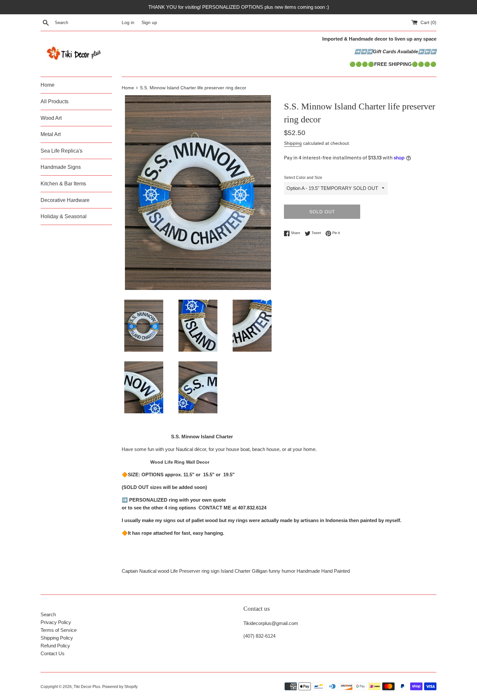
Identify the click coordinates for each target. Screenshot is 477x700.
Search (48, 614)
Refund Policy (55, 645)
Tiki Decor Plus (87, 686)
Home (48, 85)
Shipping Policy (57, 638)
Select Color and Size (303, 177)
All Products (54, 101)
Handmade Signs (61, 167)
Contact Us (53, 653)
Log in (128, 22)
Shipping (293, 143)
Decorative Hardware (65, 200)
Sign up (149, 22)
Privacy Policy (56, 622)
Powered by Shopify (120, 686)
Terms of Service (59, 630)
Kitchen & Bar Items (63, 183)
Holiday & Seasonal (64, 216)
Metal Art (51, 134)
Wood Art (51, 118)
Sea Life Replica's (61, 151)
